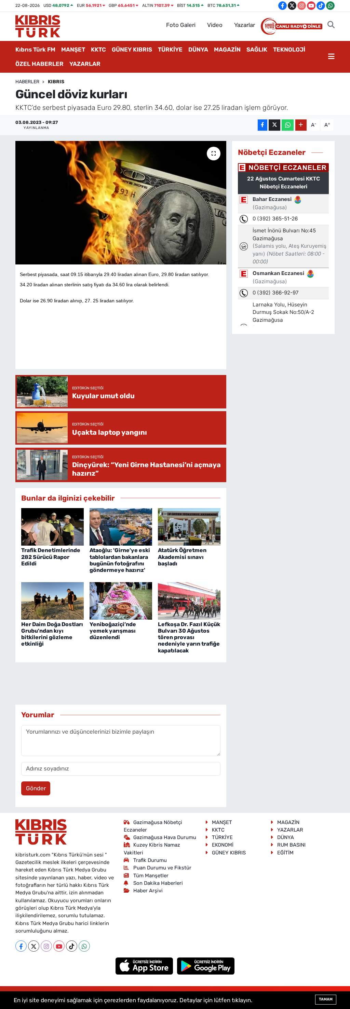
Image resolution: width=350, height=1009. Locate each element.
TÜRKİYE (170, 49)
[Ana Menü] (331, 57)
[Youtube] (59, 946)
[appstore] (145, 965)
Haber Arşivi (148, 891)
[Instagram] (46, 946)
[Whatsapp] (84, 946)
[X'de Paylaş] (274, 125)
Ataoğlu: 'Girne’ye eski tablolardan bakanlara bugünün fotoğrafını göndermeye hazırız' (120, 560)
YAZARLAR (84, 63)
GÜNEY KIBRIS (132, 49)
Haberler (27, 82)
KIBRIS (56, 82)
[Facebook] (21, 946)
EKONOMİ (222, 845)
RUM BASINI (291, 845)
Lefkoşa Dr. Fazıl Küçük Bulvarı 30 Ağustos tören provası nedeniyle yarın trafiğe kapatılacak (189, 637)
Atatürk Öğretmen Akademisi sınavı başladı (182, 556)
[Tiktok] (71, 946)
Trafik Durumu (150, 860)
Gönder (36, 788)
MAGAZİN (227, 49)
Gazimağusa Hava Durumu (164, 837)
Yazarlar (244, 24)
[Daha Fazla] (301, 125)
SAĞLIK (256, 49)
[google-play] (206, 965)
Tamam (326, 999)
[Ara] (331, 25)
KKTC (98, 49)
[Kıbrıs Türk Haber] (37, 25)
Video (215, 24)
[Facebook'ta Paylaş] (262, 125)
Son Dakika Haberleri (158, 883)
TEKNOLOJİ (289, 49)
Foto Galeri (181, 24)
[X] (33, 946)
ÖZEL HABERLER (39, 63)
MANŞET (73, 49)
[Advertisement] (144, 343)
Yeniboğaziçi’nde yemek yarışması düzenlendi (113, 630)
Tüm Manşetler (151, 876)
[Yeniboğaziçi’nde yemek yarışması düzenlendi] (121, 600)
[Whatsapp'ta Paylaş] (288, 125)
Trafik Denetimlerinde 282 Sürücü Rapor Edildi (50, 556)
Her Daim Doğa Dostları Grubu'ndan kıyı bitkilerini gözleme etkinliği (52, 634)
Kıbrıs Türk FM (35, 49)
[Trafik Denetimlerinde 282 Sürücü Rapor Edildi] (52, 526)
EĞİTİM (285, 853)
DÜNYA (198, 49)
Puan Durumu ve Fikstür (162, 868)
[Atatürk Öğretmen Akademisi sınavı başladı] (189, 526)
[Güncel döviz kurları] (120, 202)
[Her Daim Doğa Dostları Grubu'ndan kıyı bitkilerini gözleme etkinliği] (52, 600)
